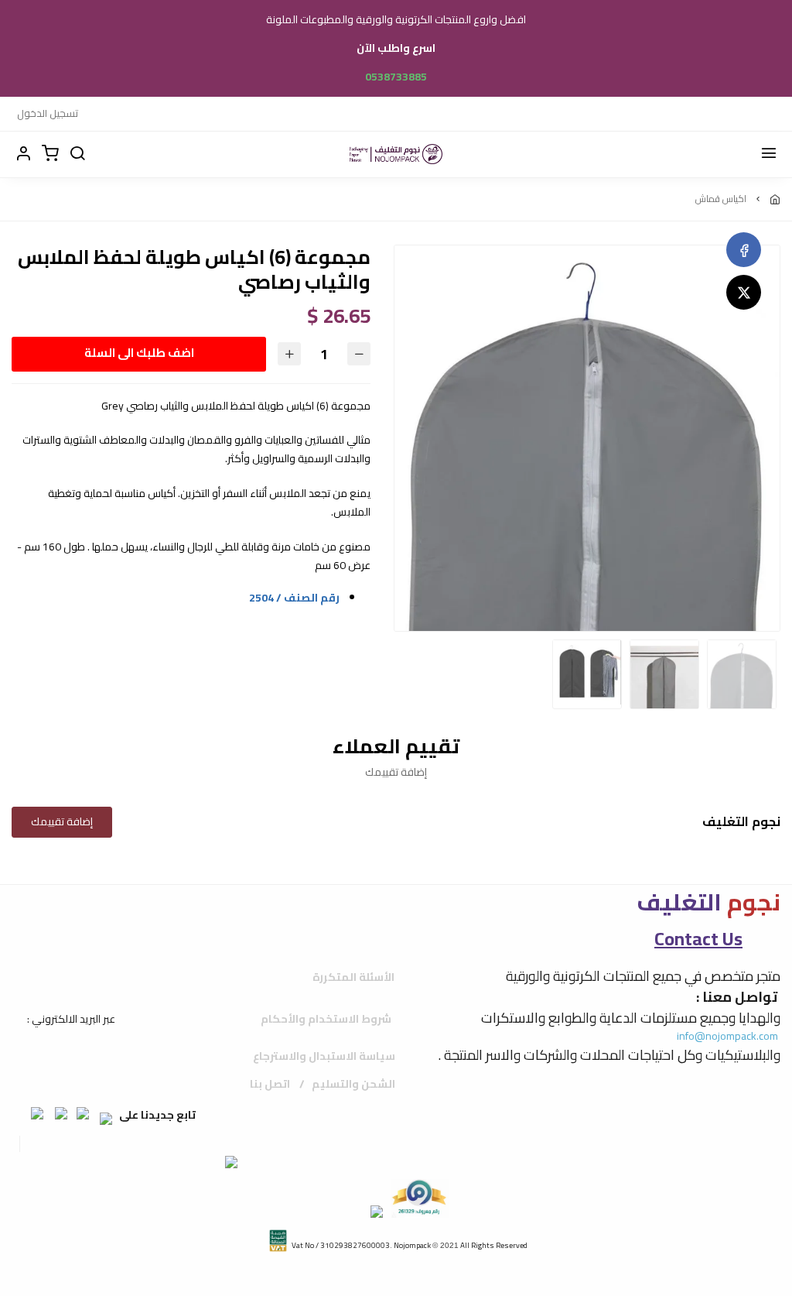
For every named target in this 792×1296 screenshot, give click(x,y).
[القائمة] (768, 154)
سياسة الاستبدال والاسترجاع (324, 1056)
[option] (587, 502)
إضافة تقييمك (62, 821)
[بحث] (77, 154)
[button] (23, 154)
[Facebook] (743, 249)
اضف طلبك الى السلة (139, 352)
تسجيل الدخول (47, 113)
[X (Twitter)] (743, 292)
